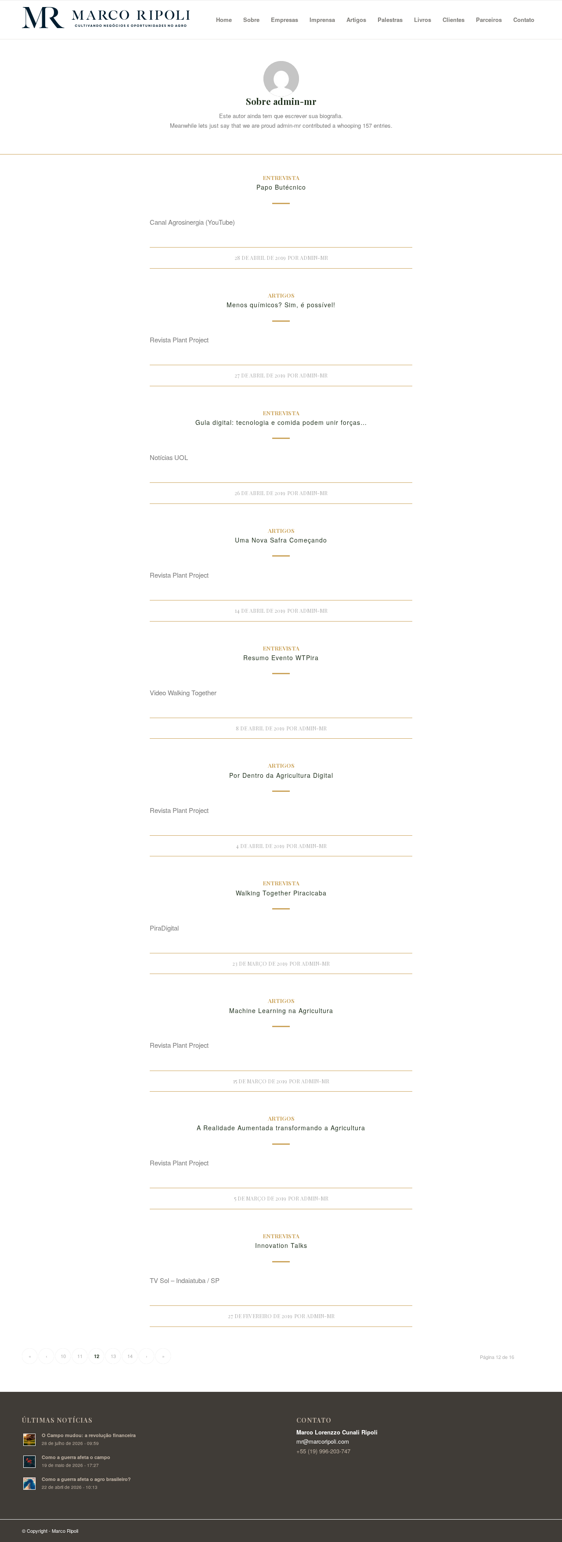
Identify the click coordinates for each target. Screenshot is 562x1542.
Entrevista (281, 177)
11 (80, 1355)
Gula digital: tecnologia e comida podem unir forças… (281, 422)
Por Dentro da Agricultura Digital (281, 775)
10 (63, 1355)
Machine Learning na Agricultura (281, 1010)
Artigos (281, 295)
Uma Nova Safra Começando (281, 540)
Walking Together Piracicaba (281, 892)
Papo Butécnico (281, 187)
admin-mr (314, 257)
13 (113, 1355)
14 (130, 1355)
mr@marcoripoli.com (322, 1441)
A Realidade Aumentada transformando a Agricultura (281, 1127)
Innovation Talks (281, 1245)
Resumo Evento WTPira (281, 657)
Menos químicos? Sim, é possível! (281, 304)
